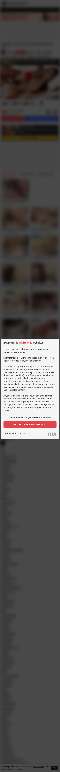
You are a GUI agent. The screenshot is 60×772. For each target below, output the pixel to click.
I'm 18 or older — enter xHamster (30, 424)
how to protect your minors (14, 433)
